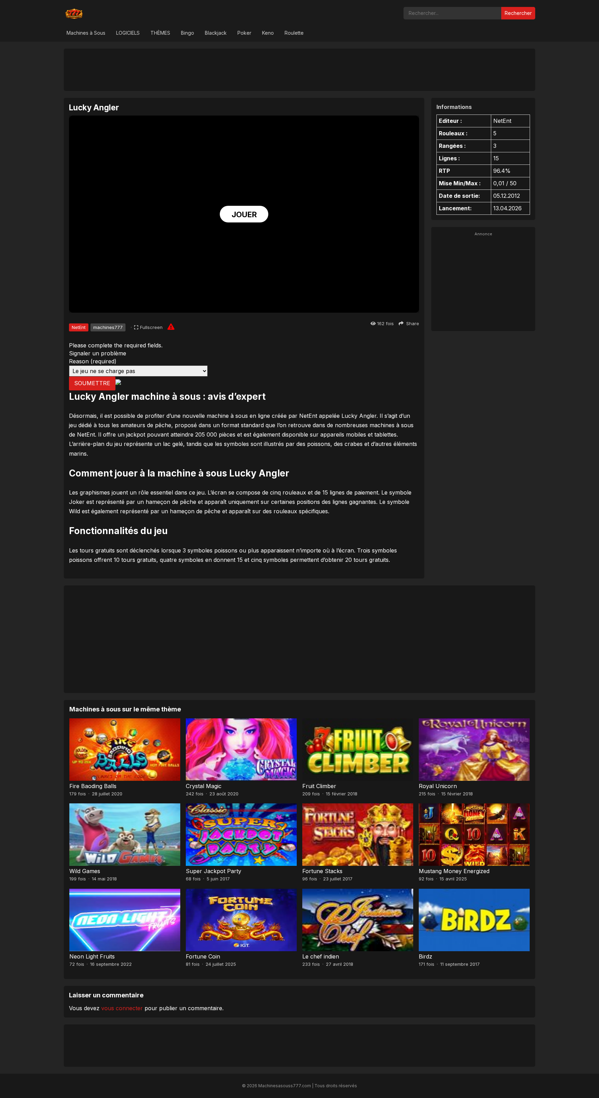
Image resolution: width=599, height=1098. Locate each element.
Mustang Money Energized (454, 871)
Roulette (294, 33)
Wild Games (84, 871)
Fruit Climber (319, 786)
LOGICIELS (128, 33)
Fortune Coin (203, 956)
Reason (92, 361)
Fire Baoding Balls (92, 786)
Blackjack (216, 33)
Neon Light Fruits (92, 956)
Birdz (425, 956)
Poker (244, 33)
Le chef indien (320, 956)
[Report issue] (170, 326)
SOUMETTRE (92, 383)
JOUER (244, 214)
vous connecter (122, 1008)
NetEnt (79, 327)
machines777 (108, 327)
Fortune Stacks (322, 871)
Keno (268, 33)
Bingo (187, 33)
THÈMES (160, 33)
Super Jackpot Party (213, 871)
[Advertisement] (299, 69)
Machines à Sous (86, 33)
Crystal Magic (204, 786)
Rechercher (518, 13)
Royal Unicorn (438, 786)
